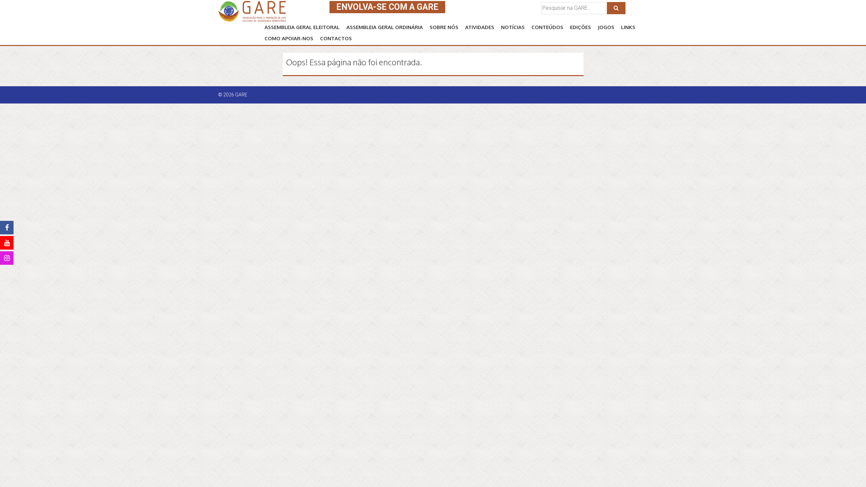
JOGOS (606, 27)
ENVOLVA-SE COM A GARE (387, 7)
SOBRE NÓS (444, 27)
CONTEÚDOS (547, 27)
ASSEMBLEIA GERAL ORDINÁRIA (384, 27)
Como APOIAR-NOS (289, 38)
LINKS (628, 27)
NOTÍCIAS (513, 27)
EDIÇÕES (580, 27)
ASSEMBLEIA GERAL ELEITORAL (302, 27)
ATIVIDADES (479, 27)
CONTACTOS (336, 38)
